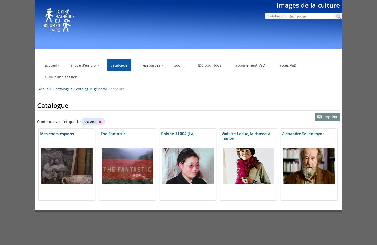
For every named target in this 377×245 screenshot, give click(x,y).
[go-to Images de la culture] (188, 23)
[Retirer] (100, 121)
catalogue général (91, 89)
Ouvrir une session (61, 77)
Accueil (44, 89)
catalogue (64, 89)
